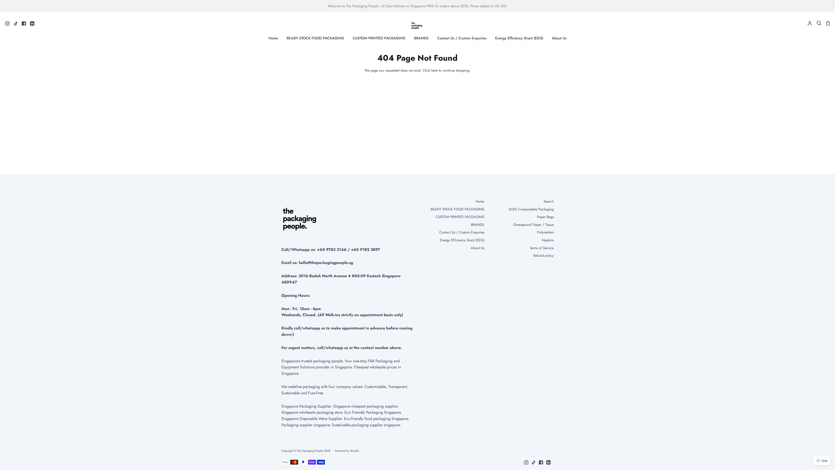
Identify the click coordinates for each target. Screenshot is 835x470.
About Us (477, 247)
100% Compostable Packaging (531, 209)
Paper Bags (545, 216)
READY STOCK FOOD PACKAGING (457, 209)
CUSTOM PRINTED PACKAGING (460, 216)
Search (549, 201)
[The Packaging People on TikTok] (533, 462)
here (434, 70)
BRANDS (477, 224)
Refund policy (543, 255)
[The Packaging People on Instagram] (526, 462)
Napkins (548, 240)
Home (480, 201)
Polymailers (545, 232)
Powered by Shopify (347, 451)
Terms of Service (542, 247)
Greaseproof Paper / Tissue (533, 224)
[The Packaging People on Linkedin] (548, 462)
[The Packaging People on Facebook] (541, 462)
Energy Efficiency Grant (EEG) (462, 240)
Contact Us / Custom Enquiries (461, 232)
